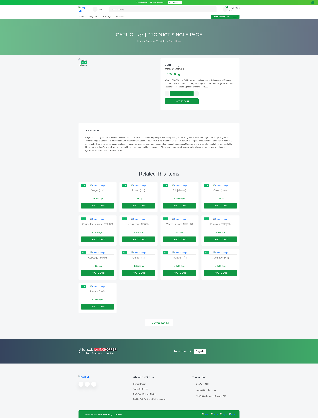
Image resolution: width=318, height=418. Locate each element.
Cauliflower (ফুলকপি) (138, 224)
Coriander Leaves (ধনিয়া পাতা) (97, 224)
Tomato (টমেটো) (97, 291)
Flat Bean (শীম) (179, 257)
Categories (92, 16)
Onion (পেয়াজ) (220, 190)
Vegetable (179, 69)
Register (200, 351)
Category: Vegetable (156, 41)
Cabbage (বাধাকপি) (97, 257)
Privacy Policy (139, 384)
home (81, 16)
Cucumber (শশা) (220, 257)
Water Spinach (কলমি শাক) (179, 224)
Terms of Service (140, 389)
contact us (120, 16)
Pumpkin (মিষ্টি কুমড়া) (220, 224)
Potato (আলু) (138, 190)
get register (175, 2)
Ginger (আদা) (97, 190)
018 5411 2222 (231, 17)
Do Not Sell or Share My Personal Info (150, 399)
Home (140, 41)
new (84, 62)
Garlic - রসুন (172, 65)
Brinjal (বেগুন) (179, 190)
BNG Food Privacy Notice (144, 394)
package (107, 16)
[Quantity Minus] (167, 93)
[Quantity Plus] (196, 93)
